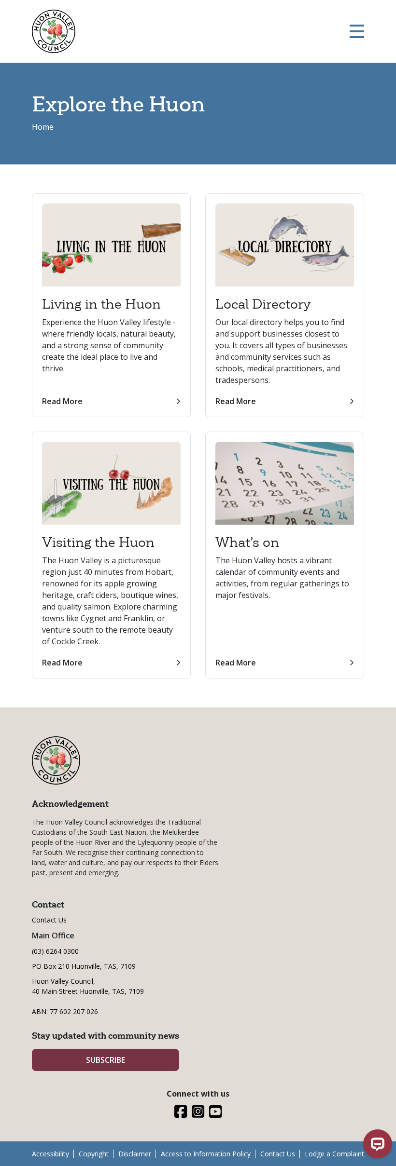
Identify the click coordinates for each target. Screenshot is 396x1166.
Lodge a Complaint (334, 1153)
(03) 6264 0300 (55, 951)
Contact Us (49, 919)
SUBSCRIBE (105, 1060)
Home (43, 127)
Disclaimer (134, 1153)
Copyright (94, 1153)
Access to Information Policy (206, 1153)
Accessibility (50, 1153)
